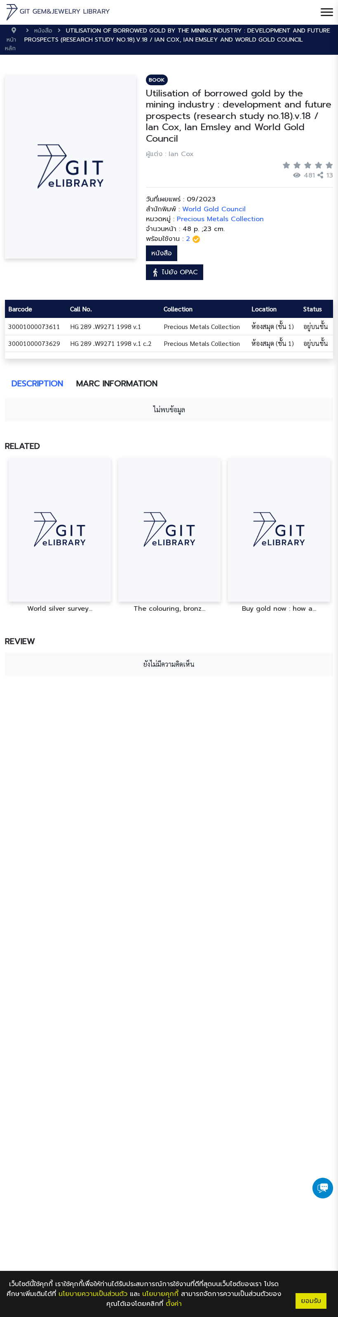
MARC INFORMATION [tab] (116, 383)
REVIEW (20, 641)
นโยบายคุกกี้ (160, 1294)
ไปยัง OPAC (179, 272)
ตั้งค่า (174, 1304)
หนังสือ (161, 253)
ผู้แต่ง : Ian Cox (170, 154)
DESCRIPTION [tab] (37, 383)
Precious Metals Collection (220, 219)
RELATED (22, 446)
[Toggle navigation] (327, 12)
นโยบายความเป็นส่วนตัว (93, 1294)
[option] (59, 535)
